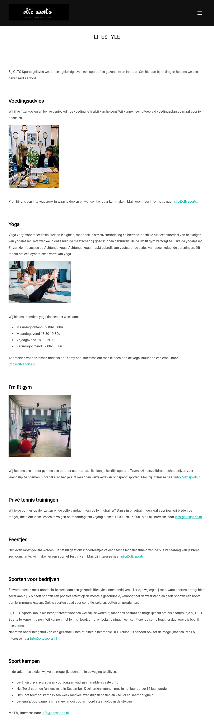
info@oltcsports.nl (186, 201)
